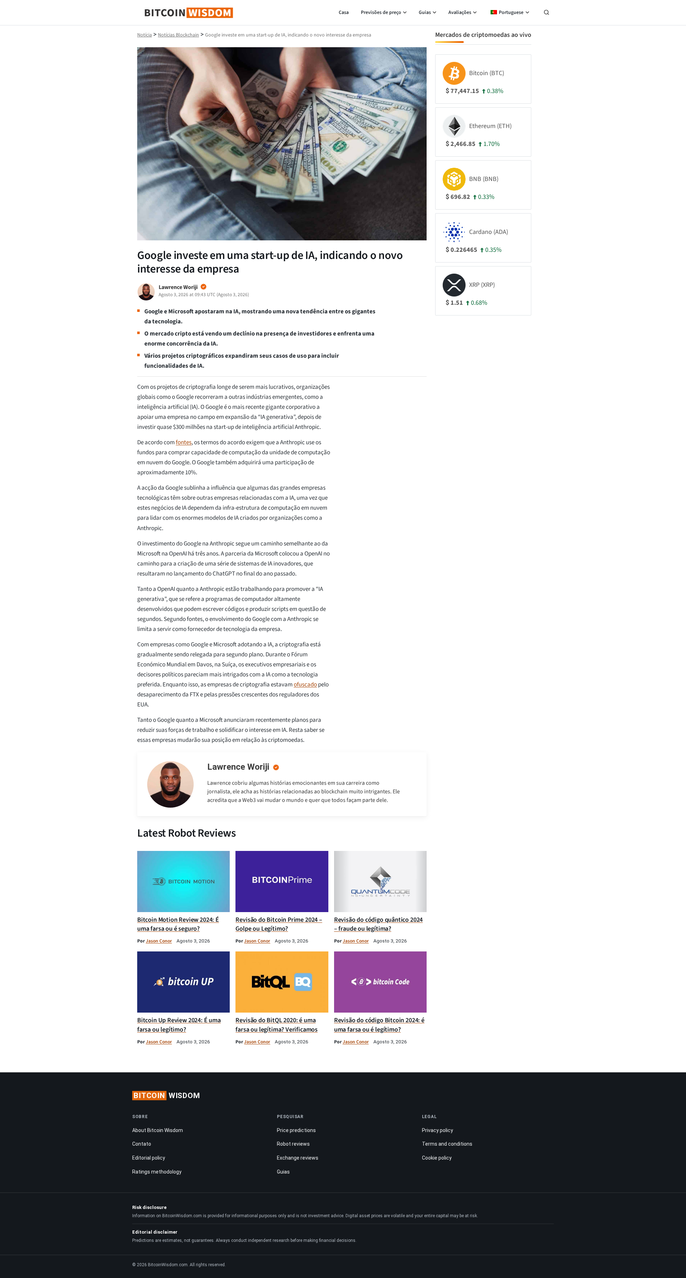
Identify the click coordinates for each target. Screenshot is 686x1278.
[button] (546, 13)
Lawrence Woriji (238, 767)
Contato (141, 1144)
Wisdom (167, 1095)
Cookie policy (437, 1158)
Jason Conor (159, 940)
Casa (344, 12)
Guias (425, 12)
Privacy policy (437, 1130)
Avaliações (459, 12)
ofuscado (305, 684)
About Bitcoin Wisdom (157, 1130)
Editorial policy (148, 1158)
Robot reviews (293, 1144)
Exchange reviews (297, 1158)
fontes (184, 442)
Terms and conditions (447, 1144)
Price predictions (296, 1130)
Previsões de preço (381, 12)
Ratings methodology (157, 1172)
